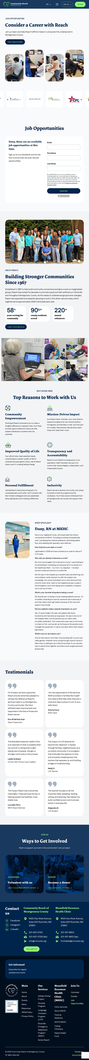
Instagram (15, 925)
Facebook (15, 920)
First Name (51, 153)
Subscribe (64, 191)
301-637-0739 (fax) (38, 937)
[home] (15, 4)
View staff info (31, 949)
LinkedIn (14, 929)
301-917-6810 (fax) (69, 937)
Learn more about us (16, 327)
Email (49, 142)
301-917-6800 (67, 932)
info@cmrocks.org (37, 941)
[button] (48, 4)
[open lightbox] (15, 99)
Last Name (51, 164)
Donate (80, 4)
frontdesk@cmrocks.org (72, 941)
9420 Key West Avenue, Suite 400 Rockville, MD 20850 (40, 922)
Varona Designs (78, 1055)
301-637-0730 (36, 932)
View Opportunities (15, 42)
